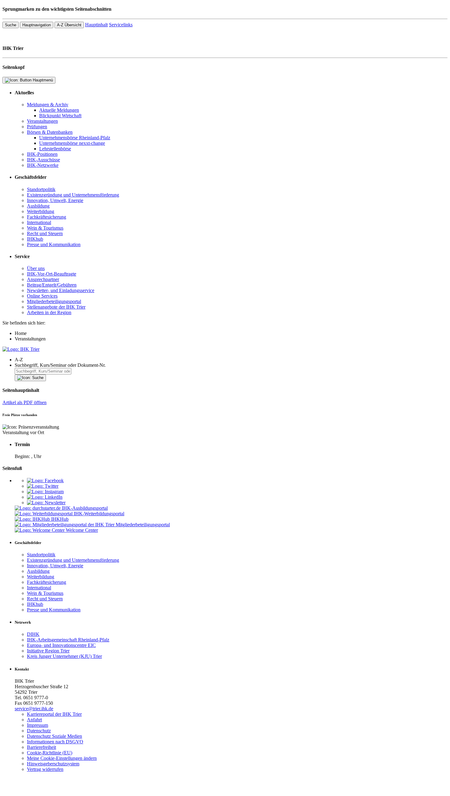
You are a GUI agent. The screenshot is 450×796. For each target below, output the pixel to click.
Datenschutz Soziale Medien (54, 736)
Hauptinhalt (96, 24)
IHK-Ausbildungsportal (85, 508)
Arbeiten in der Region (49, 312)
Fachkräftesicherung (46, 217)
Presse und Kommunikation (54, 244)
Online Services (42, 295)
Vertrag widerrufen (45, 769)
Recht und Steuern (45, 233)
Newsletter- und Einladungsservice (60, 290)
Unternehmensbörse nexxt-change (72, 143)
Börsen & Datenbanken (50, 132)
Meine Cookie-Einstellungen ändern (62, 758)
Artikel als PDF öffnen (24, 402)
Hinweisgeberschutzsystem (53, 763)
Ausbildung (38, 205)
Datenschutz (39, 730)
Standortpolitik (41, 189)
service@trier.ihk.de (34, 708)
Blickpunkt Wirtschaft (60, 115)
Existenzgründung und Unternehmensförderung (73, 194)
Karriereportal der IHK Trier (54, 714)
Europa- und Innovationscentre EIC (61, 645)
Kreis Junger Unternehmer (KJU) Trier (64, 656)
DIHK (33, 634)
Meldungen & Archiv (47, 104)
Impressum (37, 725)
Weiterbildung (40, 211)
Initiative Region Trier (48, 650)
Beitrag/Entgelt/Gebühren (52, 284)
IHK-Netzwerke (42, 165)
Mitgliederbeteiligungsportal (54, 301)
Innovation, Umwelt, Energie (55, 200)
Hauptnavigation (36, 25)
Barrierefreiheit (41, 747)
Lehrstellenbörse (55, 148)
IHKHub (60, 519)
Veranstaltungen (42, 121)
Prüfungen (37, 126)
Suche (10, 25)
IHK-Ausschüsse (43, 159)
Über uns (36, 268)
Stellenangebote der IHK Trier (56, 307)
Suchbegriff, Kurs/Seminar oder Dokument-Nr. (60, 365)
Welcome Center (82, 530)
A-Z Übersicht (69, 25)
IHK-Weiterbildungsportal (99, 513)
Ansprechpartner (43, 279)
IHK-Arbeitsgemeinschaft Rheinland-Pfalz (68, 639)
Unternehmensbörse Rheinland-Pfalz (74, 137)
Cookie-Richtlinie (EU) (49, 752)
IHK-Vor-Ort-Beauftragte (51, 273)
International (39, 222)
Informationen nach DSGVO (55, 741)
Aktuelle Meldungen (59, 110)
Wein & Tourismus (45, 228)
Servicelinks (121, 24)
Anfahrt (34, 719)
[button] (231, 359)
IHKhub (35, 239)
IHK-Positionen (42, 154)
